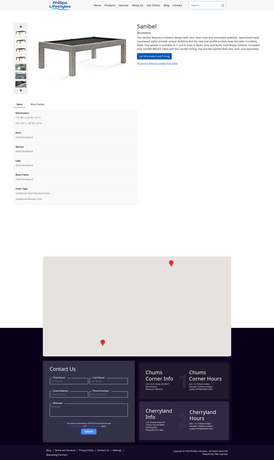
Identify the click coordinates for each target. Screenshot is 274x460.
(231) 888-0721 (157, 389)
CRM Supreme (221, 454)
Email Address (61, 390)
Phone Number (101, 390)
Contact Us (103, 450)
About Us (137, 5)
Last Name (99, 377)
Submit (89, 431)
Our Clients (153, 5)
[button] (171, 263)
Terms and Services (65, 450)
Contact (177, 5)
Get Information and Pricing (154, 56)
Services (124, 5)
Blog (166, 5)
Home (97, 5)
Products (109, 5)
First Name (59, 377)
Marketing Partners (57, 454)
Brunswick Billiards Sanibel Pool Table (157, 63)
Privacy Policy (77, 426)
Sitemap (117, 450)
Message (58, 403)
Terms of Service (94, 426)
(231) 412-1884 (157, 430)
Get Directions (151, 386)
